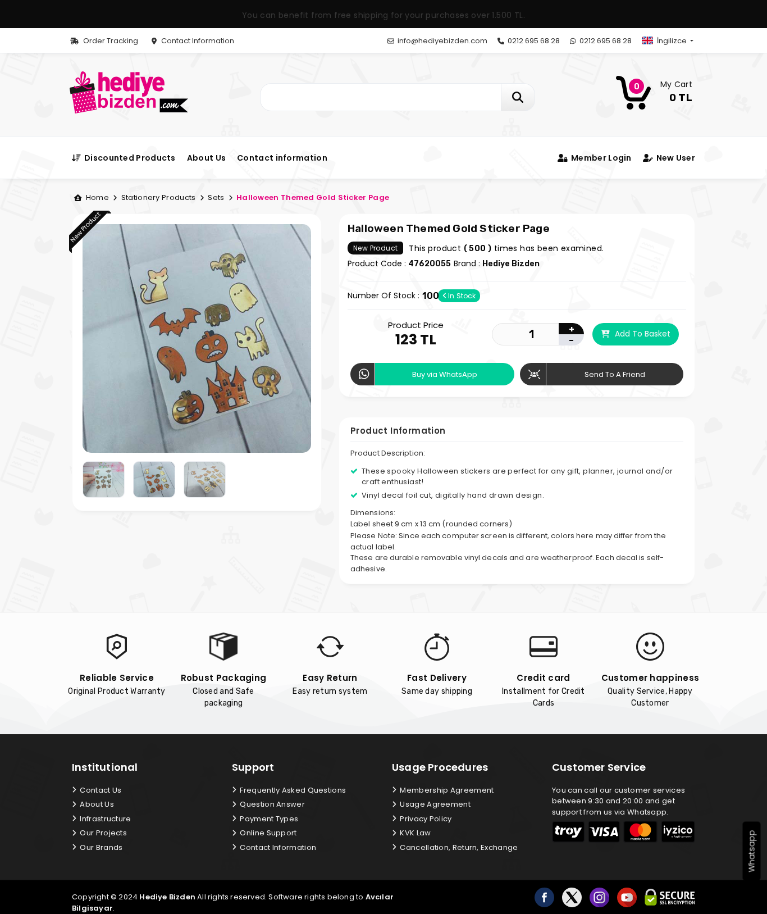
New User (674, 157)
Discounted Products (129, 157)
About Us (206, 157)
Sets (215, 197)
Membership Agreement (446, 790)
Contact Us (99, 790)
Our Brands (100, 847)
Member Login (600, 157)
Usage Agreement (434, 804)
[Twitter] (572, 897)
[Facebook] (544, 897)
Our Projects (102, 832)
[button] (677, 40)
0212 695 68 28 (533, 40)
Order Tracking (109, 40)
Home (96, 197)
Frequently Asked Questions (292, 790)
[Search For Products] (518, 97)
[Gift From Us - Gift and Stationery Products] (129, 91)
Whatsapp (751, 851)
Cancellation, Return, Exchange (458, 847)
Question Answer (271, 804)
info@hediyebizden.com (441, 40)
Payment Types (268, 818)
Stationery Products (158, 197)
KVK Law (414, 832)
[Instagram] (599, 897)
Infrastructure (104, 818)
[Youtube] (627, 897)
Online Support (267, 832)
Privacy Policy (425, 818)
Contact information (282, 157)
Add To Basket (641, 333)
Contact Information (196, 40)
